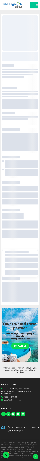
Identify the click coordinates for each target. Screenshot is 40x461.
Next (35, 380)
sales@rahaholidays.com (14, 410)
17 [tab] (22, 383)
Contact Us (20, 352)
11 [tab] (30, 382)
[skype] (23, 424)
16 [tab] (20, 383)
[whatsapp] (13, 424)
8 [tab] (22, 382)
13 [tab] (35, 382)
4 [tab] (12, 382)
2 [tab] (7, 382)
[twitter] (8, 424)
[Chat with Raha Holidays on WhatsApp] (6, 455)
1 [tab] (4, 382)
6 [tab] (17, 382)
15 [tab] (17, 383)
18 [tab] (25, 383)
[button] (33, 5)
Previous (5, 380)
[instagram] (18, 424)
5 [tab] (15, 382)
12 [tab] (32, 382)
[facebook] (3, 424)
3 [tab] (9, 382)
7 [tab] (20, 382)
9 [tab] (25, 382)
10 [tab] (27, 382)
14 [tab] (15, 383)
